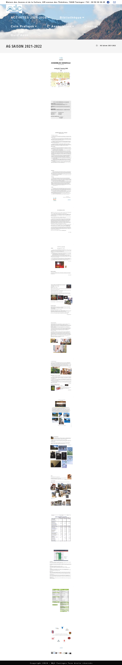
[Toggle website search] (39, 35)
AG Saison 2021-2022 (108, 45)
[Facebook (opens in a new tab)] (109, 2)
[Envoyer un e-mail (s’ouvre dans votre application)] (114, 2)
